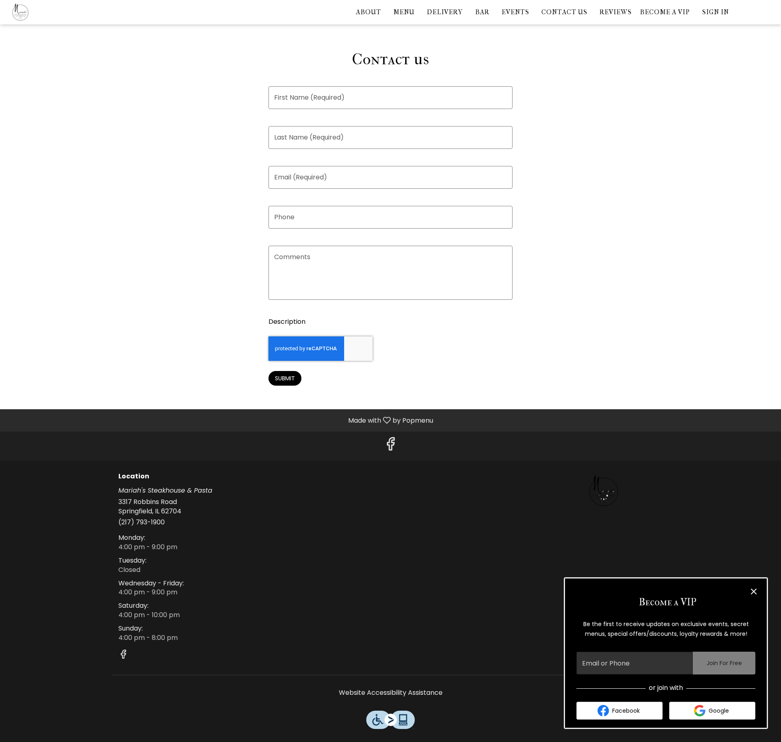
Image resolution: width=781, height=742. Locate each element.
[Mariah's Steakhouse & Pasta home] (43, 12)
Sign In (715, 12)
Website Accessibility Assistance (391, 692)
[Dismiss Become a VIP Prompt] (754, 591)
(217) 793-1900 (141, 522)
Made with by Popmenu (219, 420)
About (368, 12)
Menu (403, 12)
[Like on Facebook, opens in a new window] (390, 446)
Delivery (445, 12)
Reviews (616, 12)
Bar (482, 12)
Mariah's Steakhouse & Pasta (604, 491)
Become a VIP (665, 12)
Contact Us (564, 12)
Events (515, 12)
